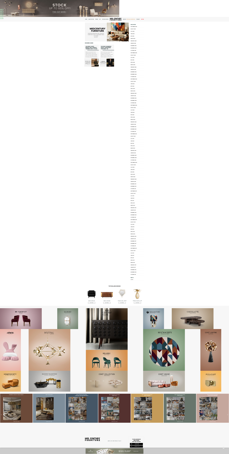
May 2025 (132, 36)
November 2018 (133, 214)
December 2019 (133, 183)
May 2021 (132, 143)
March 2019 (133, 205)
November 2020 (134, 157)
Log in (132, 279)
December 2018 (133, 212)
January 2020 (133, 181)
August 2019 (133, 193)
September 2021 (134, 133)
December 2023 (133, 71)
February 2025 (133, 40)
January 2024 (133, 69)
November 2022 (134, 100)
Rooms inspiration (131, 19)
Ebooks (124, 19)
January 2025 (133, 43)
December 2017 (133, 241)
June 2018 (132, 226)
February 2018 (133, 236)
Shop (142, 19)
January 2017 (133, 267)
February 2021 (133, 150)
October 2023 (133, 76)
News (86, 19)
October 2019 (133, 188)
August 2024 (133, 55)
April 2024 (133, 62)
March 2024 (133, 64)
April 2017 (133, 260)
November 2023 (134, 74)
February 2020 (134, 179)
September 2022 (134, 105)
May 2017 (132, 257)
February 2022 (133, 121)
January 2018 (133, 238)
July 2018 (132, 224)
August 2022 (133, 107)
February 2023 (133, 93)
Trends (96, 19)
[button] (227, 415)
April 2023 (133, 88)
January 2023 (133, 95)
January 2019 (133, 210)
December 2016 (133, 269)
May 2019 (132, 200)
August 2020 (133, 164)
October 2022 (133, 102)
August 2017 (133, 250)
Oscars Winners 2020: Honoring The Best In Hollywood (106, 48)
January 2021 (133, 152)
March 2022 (133, 119)
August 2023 (133, 81)
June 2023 (132, 83)
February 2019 (133, 207)
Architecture (91, 19)
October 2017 (133, 245)
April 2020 (133, 174)
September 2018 (134, 219)
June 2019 (132, 198)
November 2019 (133, 186)
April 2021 (133, 145)
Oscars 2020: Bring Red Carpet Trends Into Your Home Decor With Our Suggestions (91, 49)
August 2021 (133, 136)
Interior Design (105, 19)
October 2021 (133, 131)
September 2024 (134, 52)
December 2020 (134, 155)
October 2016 (133, 274)
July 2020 (132, 167)
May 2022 (132, 114)
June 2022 (132, 112)
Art (100, 19)
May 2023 (132, 86)
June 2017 (132, 255)
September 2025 (134, 26)
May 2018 (132, 229)
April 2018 (133, 231)
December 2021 (133, 126)
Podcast (138, 19)
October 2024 (133, 50)
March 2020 (133, 176)
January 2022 (133, 124)
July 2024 (132, 57)
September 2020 (134, 162)
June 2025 (132, 33)
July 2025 (132, 31)
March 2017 (133, 262)
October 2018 (133, 217)
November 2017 (133, 243)
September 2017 (134, 248)
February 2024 (133, 67)
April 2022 (133, 117)
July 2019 (132, 195)
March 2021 (133, 148)
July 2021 (132, 138)
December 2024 (133, 45)
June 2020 (133, 169)
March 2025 (133, 38)
